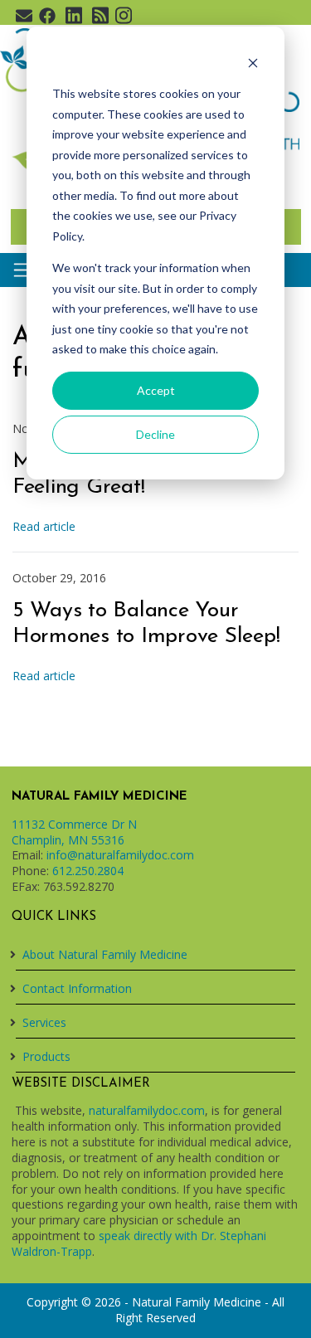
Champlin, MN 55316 (68, 840)
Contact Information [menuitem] (77, 988)
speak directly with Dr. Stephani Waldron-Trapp (139, 1243)
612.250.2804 (88, 870)
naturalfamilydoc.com (147, 1110)
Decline (155, 434)
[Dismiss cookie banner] (253, 62)
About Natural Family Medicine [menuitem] (104, 954)
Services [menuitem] (44, 1022)
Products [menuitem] (46, 1056)
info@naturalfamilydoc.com (120, 855)
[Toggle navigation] (23, 270)
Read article (43, 526)
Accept (156, 390)
